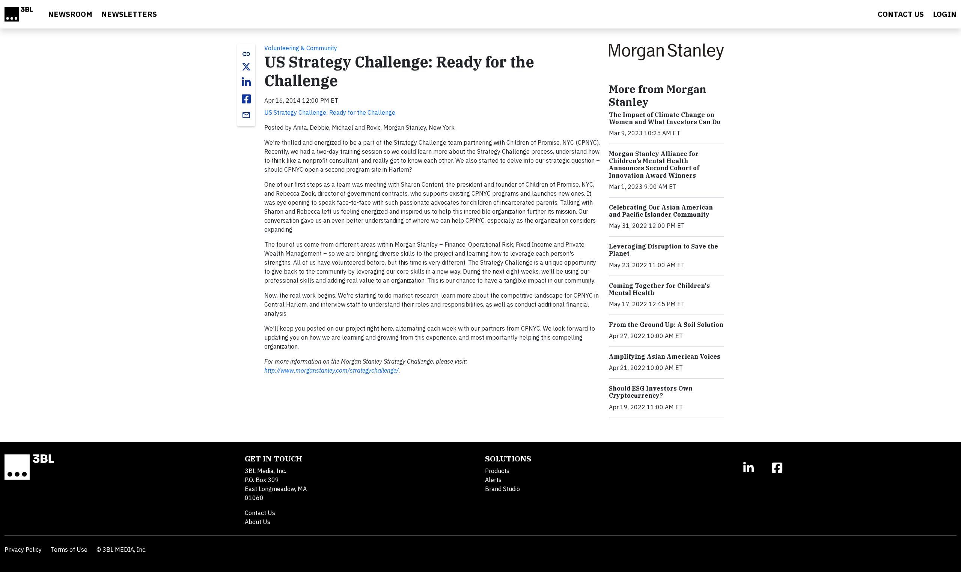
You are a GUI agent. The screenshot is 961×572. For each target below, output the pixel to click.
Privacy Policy (23, 549)
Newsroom (70, 14)
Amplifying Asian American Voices (664, 356)
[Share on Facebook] (246, 99)
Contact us (901, 14)
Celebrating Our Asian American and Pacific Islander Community (661, 211)
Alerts (493, 480)
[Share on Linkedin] (246, 82)
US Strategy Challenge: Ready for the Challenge (329, 112)
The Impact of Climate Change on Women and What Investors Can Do (664, 118)
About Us (257, 522)
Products (497, 471)
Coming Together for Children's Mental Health (659, 289)
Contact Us (260, 513)
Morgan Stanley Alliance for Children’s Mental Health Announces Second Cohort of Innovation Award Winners (654, 164)
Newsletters (129, 14)
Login (944, 14)
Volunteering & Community (300, 48)
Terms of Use (69, 549)
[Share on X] (246, 67)
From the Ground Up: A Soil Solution (666, 324)
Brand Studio (502, 489)
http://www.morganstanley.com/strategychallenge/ (331, 370)
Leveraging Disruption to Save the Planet (663, 250)
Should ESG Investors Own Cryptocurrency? (651, 392)
